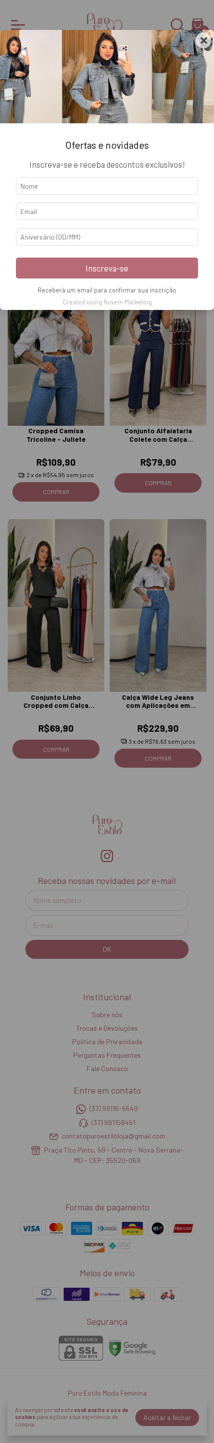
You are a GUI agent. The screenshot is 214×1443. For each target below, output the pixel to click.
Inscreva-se (107, 268)
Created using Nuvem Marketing (107, 302)
